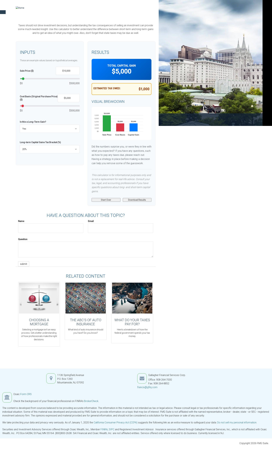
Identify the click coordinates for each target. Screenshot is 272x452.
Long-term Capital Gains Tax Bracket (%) (40, 142)
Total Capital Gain (121, 65)
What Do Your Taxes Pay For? (132, 322)
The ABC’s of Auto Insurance (85, 322)
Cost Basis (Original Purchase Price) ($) (39, 98)
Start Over (106, 200)
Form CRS (26, 394)
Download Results (137, 200)
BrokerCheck (91, 401)
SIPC (111, 429)
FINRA (104, 429)
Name (21, 221)
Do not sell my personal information (236, 422)
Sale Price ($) (27, 71)
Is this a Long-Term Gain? (33, 122)
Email (91, 221)
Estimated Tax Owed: (107, 88)
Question (22, 239)
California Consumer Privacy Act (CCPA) (115, 422)
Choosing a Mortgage (39, 322)
